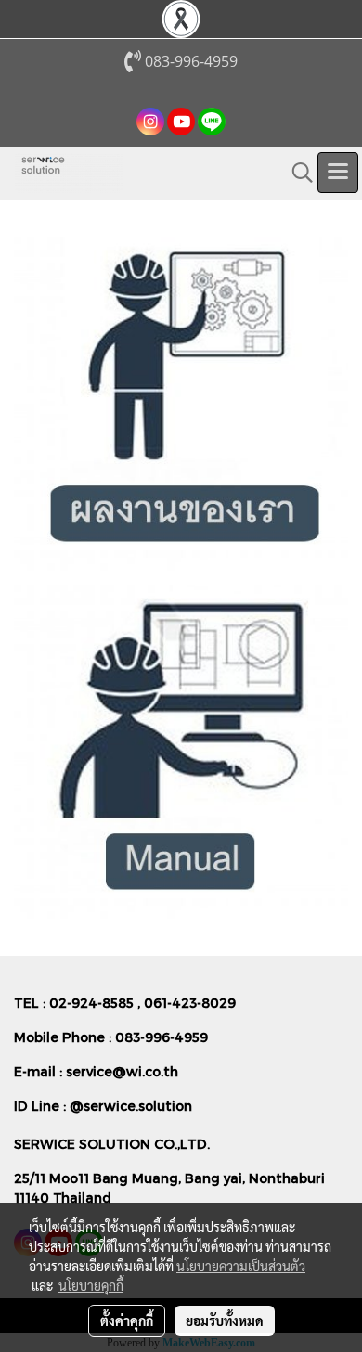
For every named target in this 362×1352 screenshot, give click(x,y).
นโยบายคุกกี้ (90, 1285)
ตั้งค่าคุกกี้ (126, 1320)
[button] (296, 172)
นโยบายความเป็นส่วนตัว (240, 1265)
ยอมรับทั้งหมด (225, 1320)
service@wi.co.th (122, 1071)
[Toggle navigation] (337, 172)
